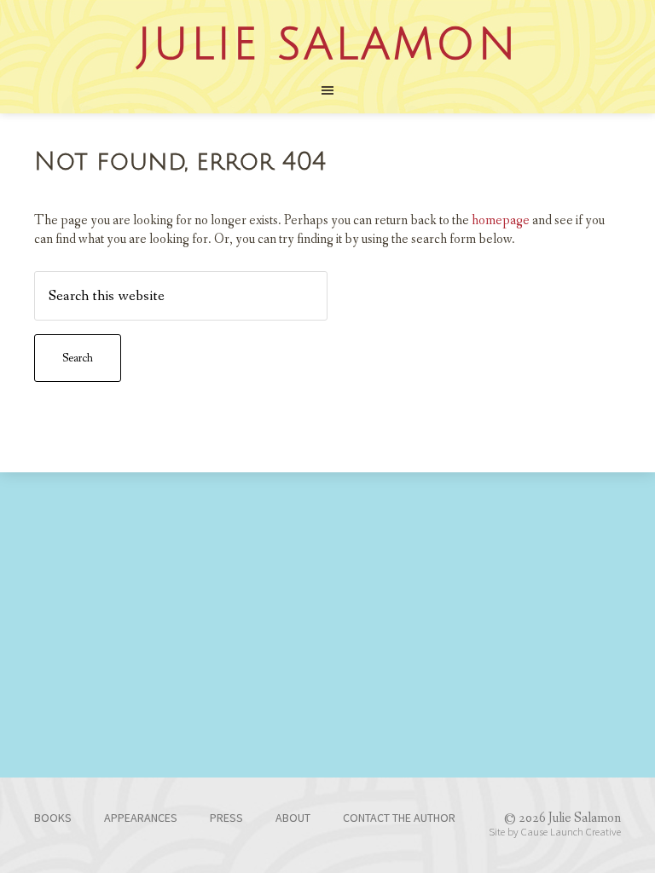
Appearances (140, 817)
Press (226, 817)
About (292, 817)
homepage (501, 220)
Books (53, 817)
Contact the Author (399, 817)
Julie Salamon (328, 45)
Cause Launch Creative (571, 831)
